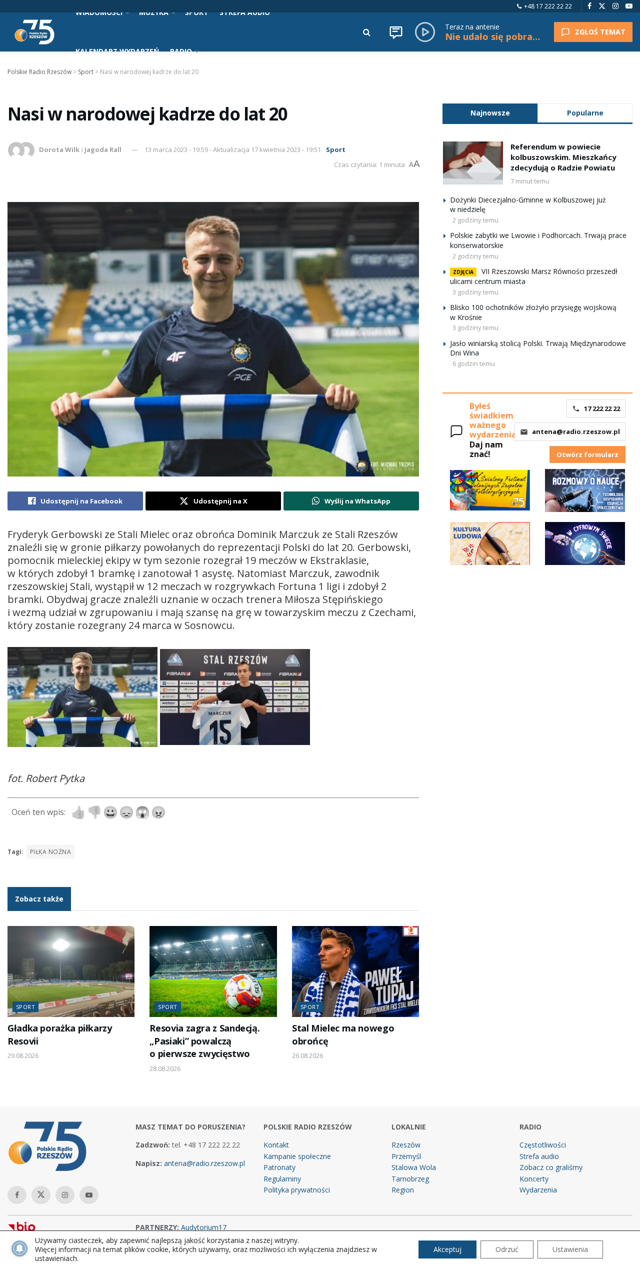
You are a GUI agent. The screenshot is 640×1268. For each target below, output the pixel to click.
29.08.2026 (23, 1055)
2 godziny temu (475, 220)
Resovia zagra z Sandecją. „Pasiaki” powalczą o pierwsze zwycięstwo (205, 1041)
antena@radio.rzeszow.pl (576, 431)
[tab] (490, 113)
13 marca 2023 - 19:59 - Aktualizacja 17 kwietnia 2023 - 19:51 (232, 149)
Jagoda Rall (103, 149)
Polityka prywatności (297, 1189)
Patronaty (280, 1167)
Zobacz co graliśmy (551, 1167)
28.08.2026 (165, 1068)
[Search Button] (366, 32)
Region (403, 1189)
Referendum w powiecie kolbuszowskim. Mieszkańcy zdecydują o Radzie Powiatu (563, 157)
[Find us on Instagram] (615, 6)
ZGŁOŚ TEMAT (600, 31)
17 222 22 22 (602, 408)
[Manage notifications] (20, 1248)
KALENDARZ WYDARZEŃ (117, 51)
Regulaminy (282, 1179)
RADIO (181, 51)
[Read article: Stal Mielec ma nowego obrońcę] (355, 971)
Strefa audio (539, 1156)
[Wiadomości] (396, 32)
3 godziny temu (475, 292)
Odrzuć (507, 1249)
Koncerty (534, 1179)
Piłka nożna (50, 852)
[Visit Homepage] (35, 32)
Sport (336, 149)
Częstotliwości (543, 1145)
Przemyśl (406, 1156)
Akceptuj (448, 1249)
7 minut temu (530, 181)
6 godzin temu (473, 363)
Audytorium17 (203, 1227)
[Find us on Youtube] (629, 6)
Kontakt (276, 1145)
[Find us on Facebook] (590, 6)
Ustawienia (570, 1249)
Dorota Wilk (59, 149)
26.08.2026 (307, 1055)
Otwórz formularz (587, 454)
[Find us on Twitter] (602, 6)
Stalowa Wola (414, 1167)
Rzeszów (406, 1145)
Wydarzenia (538, 1189)
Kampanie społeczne (297, 1156)
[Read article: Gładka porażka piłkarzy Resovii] (71, 971)
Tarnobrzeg (410, 1179)
